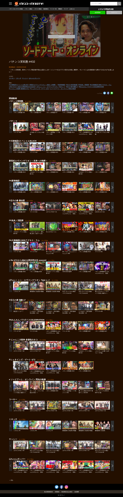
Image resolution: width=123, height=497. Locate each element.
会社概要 (76, 491)
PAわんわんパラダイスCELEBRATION (91, 87)
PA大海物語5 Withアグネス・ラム (100, 85)
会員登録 (97, 12)
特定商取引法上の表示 (67, 491)
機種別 (60, 9)
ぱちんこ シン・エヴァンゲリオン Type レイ (50, 87)
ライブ (66, 9)
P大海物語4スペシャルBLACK (19, 85)
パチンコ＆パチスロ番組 (16, 9)
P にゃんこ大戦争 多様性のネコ (19, 89)
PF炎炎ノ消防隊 (83, 85)
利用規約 (57, 491)
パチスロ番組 (38, 9)
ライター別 (53, 9)
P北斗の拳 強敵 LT (72, 87)
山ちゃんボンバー (34, 78)
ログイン (114, 12)
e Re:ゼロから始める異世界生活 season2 (22, 87)
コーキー (12, 78)
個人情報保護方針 (48, 491)
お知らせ (72, 9)
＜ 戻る (11, 480)
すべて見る (28, 101)
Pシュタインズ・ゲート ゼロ (39, 89)
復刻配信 (45, 9)
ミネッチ (18, 78)
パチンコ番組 (28, 9)
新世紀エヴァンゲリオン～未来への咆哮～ (43, 85)
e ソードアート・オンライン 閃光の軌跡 (63, 89)
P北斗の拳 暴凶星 (72, 85)
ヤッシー (25, 78)
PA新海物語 (61, 85)
